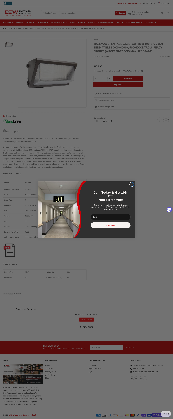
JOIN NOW (111, 225)
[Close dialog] (132, 184)
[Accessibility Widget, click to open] (169, 209)
